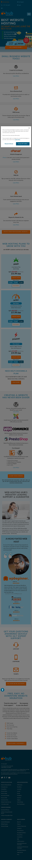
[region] (16, 136)
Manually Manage (9, 143)
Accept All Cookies (22, 143)
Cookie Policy (17, 139)
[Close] (29, 128)
